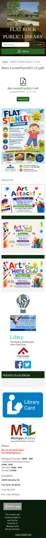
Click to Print (7, 180)
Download (23, 99)
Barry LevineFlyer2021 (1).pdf (23, 88)
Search (39, 44)
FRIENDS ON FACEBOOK (16, 375)
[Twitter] (27, 365)
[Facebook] (19, 365)
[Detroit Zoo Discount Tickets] (23, 323)
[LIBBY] (22, 340)
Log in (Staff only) (23, 534)
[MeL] (23, 432)
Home (5, 61)
